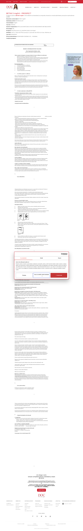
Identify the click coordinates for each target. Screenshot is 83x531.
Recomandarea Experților (68, 500)
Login (64, 1)
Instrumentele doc (46, 1)
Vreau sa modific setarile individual (41, 274)
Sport (25, 509)
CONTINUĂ (41, 490)
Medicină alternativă (19, 506)
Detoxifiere (26, 503)
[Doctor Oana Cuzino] (12, 7)
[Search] (76, 1)
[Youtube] (50, 516)
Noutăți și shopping (38, 504)
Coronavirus (18, 503)
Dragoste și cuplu (47, 503)
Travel (57, 506)
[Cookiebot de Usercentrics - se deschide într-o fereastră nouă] (62, 254)
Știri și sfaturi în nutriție (28, 510)
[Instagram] (37, 516)
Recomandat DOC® (62, 523)
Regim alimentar (27, 506)
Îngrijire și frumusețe (38, 506)
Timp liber (57, 504)
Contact (34, 523)
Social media (41, 513)
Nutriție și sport (45, 7)
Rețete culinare (27, 507)
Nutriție (26, 504)
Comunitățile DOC (33, 1)
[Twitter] (41, 516)
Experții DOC (28, 7)
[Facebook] (32, 516)
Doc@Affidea (8, 503)
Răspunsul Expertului (9, 504)
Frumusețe (55, 7)
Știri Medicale (18, 509)
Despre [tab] (59, 258)
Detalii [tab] (41, 258)
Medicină (17, 504)
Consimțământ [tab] (23, 258)
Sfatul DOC (17, 507)
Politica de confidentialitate (32, 525)
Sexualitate (46, 507)
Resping (24, 275)
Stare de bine (58, 503)
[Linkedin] (46, 516)
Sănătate (36, 7)
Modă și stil (37, 503)
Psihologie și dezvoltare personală (48, 505)
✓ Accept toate (59, 275)
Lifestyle (72, 7)
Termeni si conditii (20, 523)
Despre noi (47, 523)
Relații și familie (64, 7)
